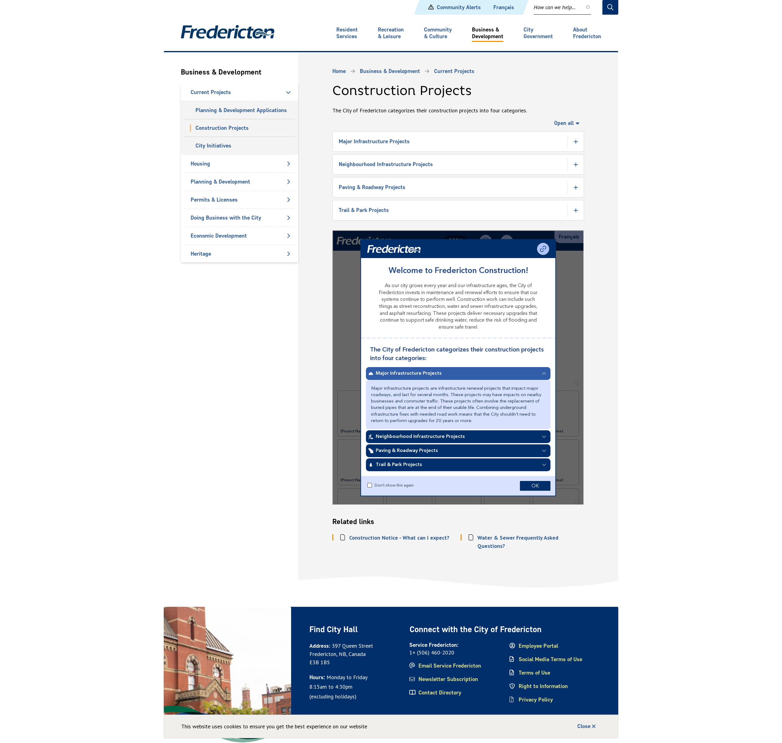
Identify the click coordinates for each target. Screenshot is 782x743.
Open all (564, 123)
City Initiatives (213, 145)
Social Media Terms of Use (550, 659)
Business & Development (487, 33)
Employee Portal (538, 646)
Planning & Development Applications (241, 110)
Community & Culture (438, 33)
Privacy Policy (536, 699)
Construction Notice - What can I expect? (399, 537)
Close (583, 726)
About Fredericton (587, 33)
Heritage (201, 253)
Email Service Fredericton (449, 665)
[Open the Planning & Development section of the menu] (288, 182)
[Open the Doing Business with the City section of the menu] (288, 218)
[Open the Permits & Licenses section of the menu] (288, 200)
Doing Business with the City (226, 217)
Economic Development (219, 235)
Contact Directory (439, 692)
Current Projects (211, 92)
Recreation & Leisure (391, 33)
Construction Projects (222, 128)
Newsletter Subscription (448, 679)
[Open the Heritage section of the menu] (288, 254)
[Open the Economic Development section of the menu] (288, 236)
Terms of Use (534, 672)
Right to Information (543, 686)
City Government (538, 33)
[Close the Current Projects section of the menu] (288, 92)
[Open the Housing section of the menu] (288, 164)
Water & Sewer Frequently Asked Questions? (517, 541)
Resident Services (347, 33)
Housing (200, 163)
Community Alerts (459, 7)
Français (503, 7)
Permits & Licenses (214, 199)
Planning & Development (220, 181)
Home (339, 71)
